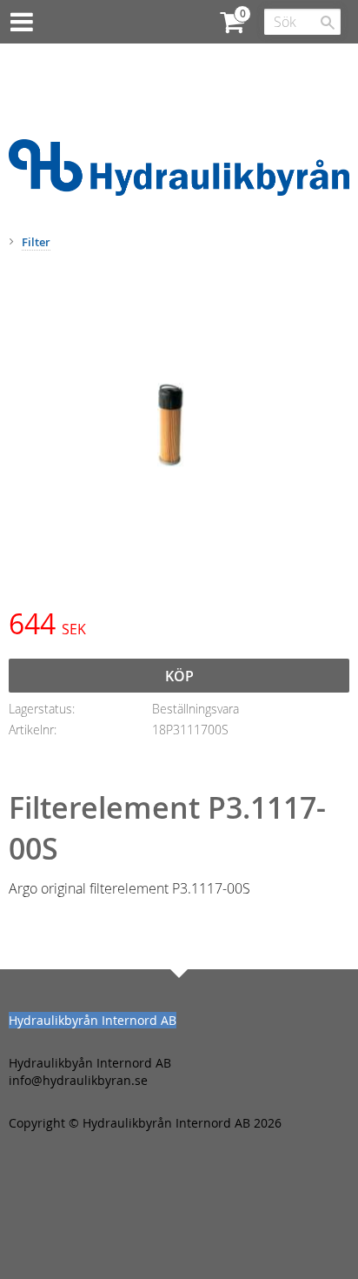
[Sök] (328, 23)
